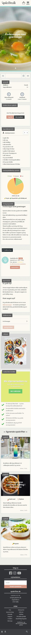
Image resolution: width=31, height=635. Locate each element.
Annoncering (10, 612)
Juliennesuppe (7, 305)
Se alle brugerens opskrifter (18, 264)
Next (26, 351)
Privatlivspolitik (21, 616)
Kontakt (10, 614)
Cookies (10, 618)
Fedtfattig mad (23, 198)
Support (10, 616)
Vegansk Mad (14, 198)
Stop (2, 351)
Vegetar (7, 198)
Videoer (21, 612)
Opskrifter (9, 3)
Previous (5, 351)
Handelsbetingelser (21, 619)
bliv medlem (19, 117)
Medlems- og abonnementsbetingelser (21, 624)
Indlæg (21, 614)
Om (10, 610)
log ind (10, 117)
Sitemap (9, 621)
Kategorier (21, 610)
